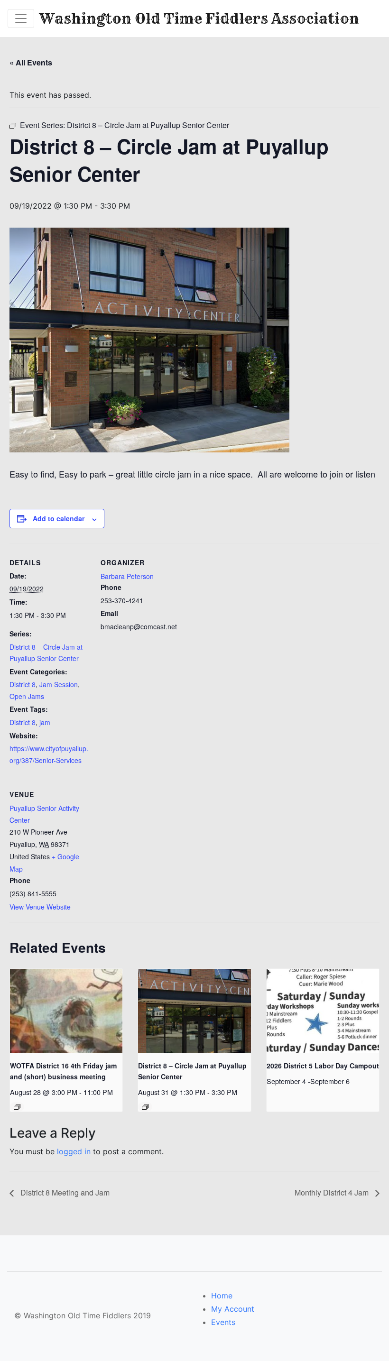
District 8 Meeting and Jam (64, 1192)
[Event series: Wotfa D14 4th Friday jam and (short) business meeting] (17, 1107)
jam (44, 722)
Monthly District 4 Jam (332, 1192)
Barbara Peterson (127, 576)
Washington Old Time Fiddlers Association (199, 18)
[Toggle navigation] (21, 18)
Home (221, 1295)
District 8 (22, 684)
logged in (74, 1151)
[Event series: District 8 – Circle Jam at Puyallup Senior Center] (145, 1107)
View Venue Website (40, 906)
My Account (232, 1309)
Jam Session (58, 684)
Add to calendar (58, 518)
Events (223, 1322)
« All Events (30, 62)
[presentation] (66, 1011)
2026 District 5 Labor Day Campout (323, 1065)
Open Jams (26, 696)
